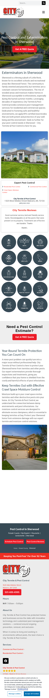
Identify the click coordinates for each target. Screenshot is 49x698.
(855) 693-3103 (24, 203)
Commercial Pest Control (38, 186)
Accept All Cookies (32, 694)
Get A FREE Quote (24, 49)
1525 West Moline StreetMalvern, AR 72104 (12, 586)
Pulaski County (23, 548)
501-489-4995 (12, 592)
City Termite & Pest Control (25, 198)
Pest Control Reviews (35, 541)
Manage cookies (15, 694)
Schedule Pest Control (14, 541)
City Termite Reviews (24, 210)
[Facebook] (6, 661)
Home (15, 548)
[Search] (44, 3)
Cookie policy (23, 689)
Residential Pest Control (12, 186)
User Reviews (21, 674)
